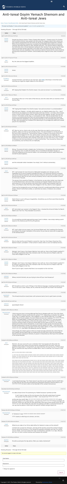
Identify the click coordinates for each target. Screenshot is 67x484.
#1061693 (63, 237)
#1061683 (63, 95)
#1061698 (63, 292)
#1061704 (63, 410)
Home (2, 23)
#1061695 (63, 259)
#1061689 (63, 195)
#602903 (63, 36)
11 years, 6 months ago (33, 26)
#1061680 (63, 66)
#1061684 (63, 105)
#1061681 (63, 76)
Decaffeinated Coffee (13, 23)
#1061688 (63, 168)
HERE (43, 80)
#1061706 (63, 437)
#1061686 (63, 145)
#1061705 (63, 421)
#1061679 (63, 57)
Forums (6, 23)
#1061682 (63, 86)
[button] (51, 1)
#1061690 (63, 205)
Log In (61, 472)
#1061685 (63, 126)
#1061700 (63, 309)
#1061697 (63, 282)
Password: (6, 463)
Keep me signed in (9, 468)
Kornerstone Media (47, 482)
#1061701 (63, 340)
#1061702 (63, 377)
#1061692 (63, 225)
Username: (6, 458)
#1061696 (63, 273)
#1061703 (63, 388)
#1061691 (63, 215)
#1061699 (63, 301)
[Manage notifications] (63, 480)
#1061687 (63, 158)
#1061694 (63, 247)
